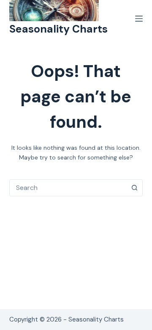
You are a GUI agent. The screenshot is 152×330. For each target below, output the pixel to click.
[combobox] (68, 187)
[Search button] (134, 188)
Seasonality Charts (58, 29)
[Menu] (139, 18)
